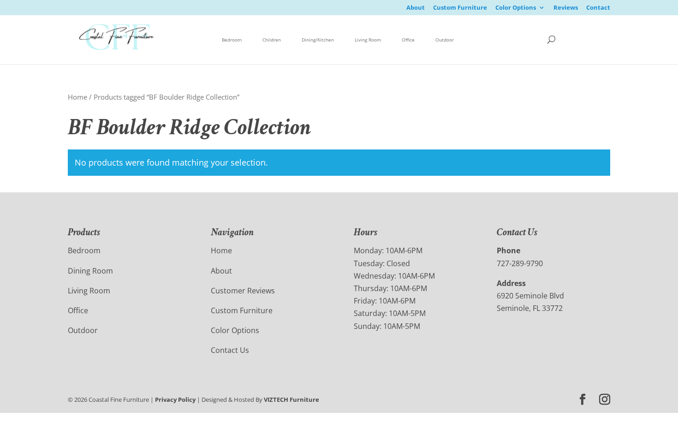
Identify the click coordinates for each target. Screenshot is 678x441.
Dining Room (90, 271)
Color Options (515, 8)
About (415, 8)
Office (408, 39)
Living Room (368, 39)
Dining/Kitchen (318, 39)
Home (77, 96)
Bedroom (232, 39)
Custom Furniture (460, 8)
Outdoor (444, 39)
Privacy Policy (175, 399)
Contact (598, 8)
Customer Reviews (243, 291)
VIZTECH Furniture (291, 399)
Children (271, 39)
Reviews (565, 8)
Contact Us (230, 350)
